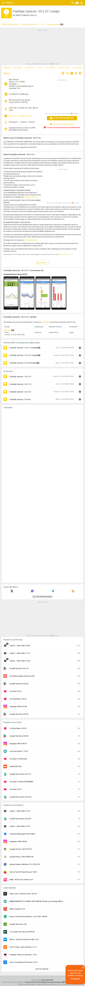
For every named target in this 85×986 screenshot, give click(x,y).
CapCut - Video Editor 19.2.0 (20, 826)
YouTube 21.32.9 (16, 789)
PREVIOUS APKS (64, 67)
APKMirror (9, 3)
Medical (6, 73)
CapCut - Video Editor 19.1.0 (20, 653)
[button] (63, 73)
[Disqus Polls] (42, 438)
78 (18, 84)
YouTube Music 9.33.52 (18, 699)
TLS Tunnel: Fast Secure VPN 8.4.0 (22, 932)
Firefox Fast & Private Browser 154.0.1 (23, 872)
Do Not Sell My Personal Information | (49, 982)
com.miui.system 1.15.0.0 (19, 751)
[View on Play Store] (72, 73)
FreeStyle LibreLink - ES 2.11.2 (20, 384)
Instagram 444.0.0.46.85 (18, 842)
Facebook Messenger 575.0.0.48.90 (22, 834)
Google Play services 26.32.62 (20, 819)
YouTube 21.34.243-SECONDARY (21, 782)
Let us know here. (47, 980)
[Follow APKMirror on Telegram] (52, 592)
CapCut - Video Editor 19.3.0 (20, 811)
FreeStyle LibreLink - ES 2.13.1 (20, 377)
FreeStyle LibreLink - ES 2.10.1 (20, 392)
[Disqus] (42, 495)
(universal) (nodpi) (53, 24)
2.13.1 (25, 274)
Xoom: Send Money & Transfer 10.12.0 (24, 962)
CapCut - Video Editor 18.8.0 (20, 646)
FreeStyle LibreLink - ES (30, 24)
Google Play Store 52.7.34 (19, 668)
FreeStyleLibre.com (30, 197)
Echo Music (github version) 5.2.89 (22, 676)
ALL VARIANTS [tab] (50, 67)
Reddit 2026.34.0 (15, 766)
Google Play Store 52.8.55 (19, 714)
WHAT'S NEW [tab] (18, 67)
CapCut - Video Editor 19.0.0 (20, 661)
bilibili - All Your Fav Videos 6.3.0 (21, 880)
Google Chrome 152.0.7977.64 (20, 849)
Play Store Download (64, 118)
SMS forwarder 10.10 (17, 909)
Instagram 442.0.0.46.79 (18, 744)
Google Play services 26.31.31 (20, 774)
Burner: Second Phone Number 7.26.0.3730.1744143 (28, 917)
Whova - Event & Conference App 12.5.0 (24, 939)
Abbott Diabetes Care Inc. (26, 15)
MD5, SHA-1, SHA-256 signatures (20, 116)
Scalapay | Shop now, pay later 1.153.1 (23, 955)
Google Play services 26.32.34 (20, 797)
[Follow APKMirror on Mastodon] (32, 592)
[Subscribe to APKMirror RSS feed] (73, 592)
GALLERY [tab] (40, 67)
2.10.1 (43, 24)
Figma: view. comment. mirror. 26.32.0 (23, 894)
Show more (42, 262)
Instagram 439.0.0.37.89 (18, 707)
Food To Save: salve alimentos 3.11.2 (23, 947)
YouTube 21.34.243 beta (18, 759)
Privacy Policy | (30, 982)
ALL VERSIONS (77, 67)
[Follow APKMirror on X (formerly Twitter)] (12, 592)
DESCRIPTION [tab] (29, 67)
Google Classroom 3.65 (18, 924)
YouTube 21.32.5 (16, 691)
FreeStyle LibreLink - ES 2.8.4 (20, 399)
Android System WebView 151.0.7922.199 (25, 864)
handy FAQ (45, 322)
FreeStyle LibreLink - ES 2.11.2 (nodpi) (23, 348)
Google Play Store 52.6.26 (19, 684)
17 (19, 122)
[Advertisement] (42, 46)
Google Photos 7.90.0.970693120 (22, 857)
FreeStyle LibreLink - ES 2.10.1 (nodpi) (23, 355)
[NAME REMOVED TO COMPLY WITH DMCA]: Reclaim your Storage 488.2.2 (36, 901)
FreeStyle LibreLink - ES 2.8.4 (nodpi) (23, 363)
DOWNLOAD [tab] (7, 67)
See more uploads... (42, 969)
